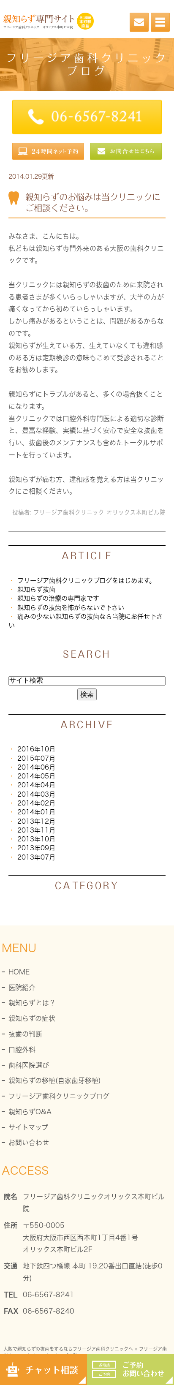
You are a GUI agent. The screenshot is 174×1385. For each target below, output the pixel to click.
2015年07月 (36, 758)
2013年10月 (36, 839)
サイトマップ (28, 1127)
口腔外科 (21, 1049)
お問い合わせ (28, 1142)
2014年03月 (36, 794)
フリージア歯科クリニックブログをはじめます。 (86, 580)
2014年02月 (36, 803)
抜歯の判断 (25, 1034)
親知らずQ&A (30, 1111)
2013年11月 (36, 830)
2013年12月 (36, 821)
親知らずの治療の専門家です (58, 598)
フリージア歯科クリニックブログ (58, 1096)
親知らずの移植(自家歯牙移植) (54, 1080)
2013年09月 (36, 848)
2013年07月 (36, 857)
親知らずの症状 (31, 1018)
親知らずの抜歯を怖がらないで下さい (70, 607)
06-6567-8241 (48, 1294)
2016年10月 (36, 749)
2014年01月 (36, 812)
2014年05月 (36, 776)
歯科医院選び (28, 1065)
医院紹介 (21, 987)
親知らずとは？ (32, 1002)
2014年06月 (36, 767)
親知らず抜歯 (36, 589)
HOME (19, 972)
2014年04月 (36, 785)
